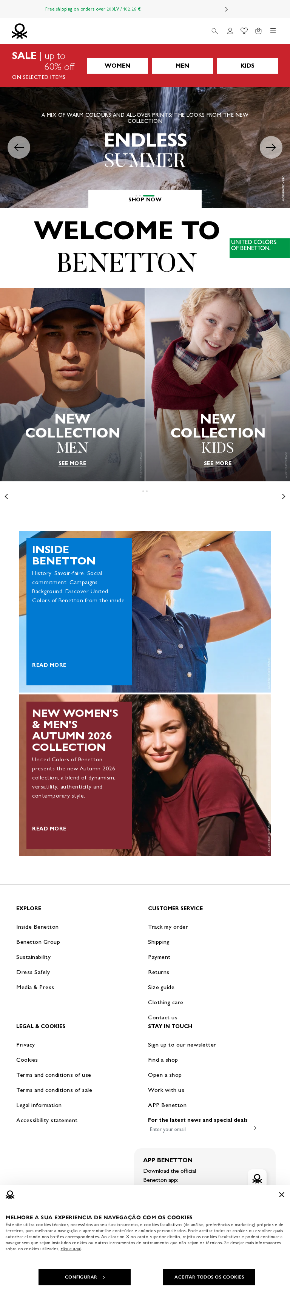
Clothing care (166, 1002)
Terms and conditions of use (53, 1074)
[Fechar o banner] (281, 1194)
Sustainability (33, 956)
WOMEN (117, 65)
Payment (159, 956)
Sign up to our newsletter (182, 1044)
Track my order (168, 926)
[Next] (227, 9)
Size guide (161, 987)
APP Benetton (167, 1105)
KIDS (248, 65)
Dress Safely (33, 972)
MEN (182, 65)
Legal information (39, 1105)
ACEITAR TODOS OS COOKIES (209, 1277)
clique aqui (71, 1248)
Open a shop (165, 1074)
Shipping (159, 941)
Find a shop (163, 1059)
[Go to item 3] (153, 195)
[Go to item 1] (141, 195)
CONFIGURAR (81, 1277)
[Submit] (254, 1128)
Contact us (162, 1017)
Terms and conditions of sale (54, 1089)
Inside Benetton (37, 926)
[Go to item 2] (150, 195)
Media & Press (35, 987)
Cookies (27, 1059)
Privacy (25, 1044)
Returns (159, 972)
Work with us (166, 1089)
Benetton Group (38, 941)
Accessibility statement (47, 1120)
